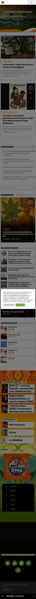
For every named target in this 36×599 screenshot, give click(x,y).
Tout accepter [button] (20, 305)
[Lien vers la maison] (3, 2)
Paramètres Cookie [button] (9, 305)
